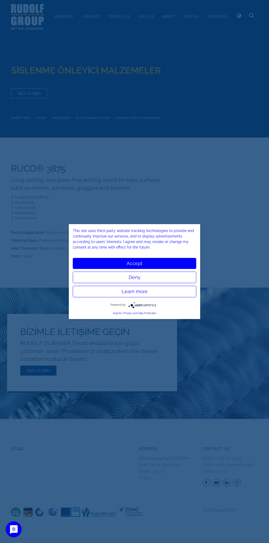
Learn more (135, 291)
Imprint (117, 313)
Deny (135, 277)
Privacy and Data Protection (139, 313)
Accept (134, 263)
